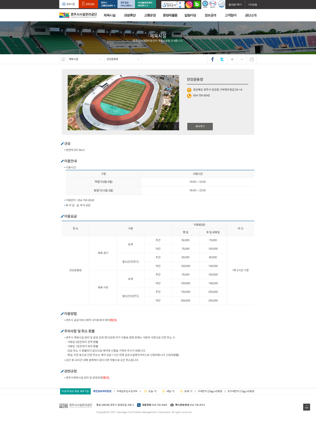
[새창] (173, 4)
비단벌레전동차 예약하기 (145, 4)
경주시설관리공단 (76, 406)
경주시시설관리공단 (78, 15)
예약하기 (200, 126)
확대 (232, 59)
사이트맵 (252, 4)
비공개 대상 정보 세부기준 (75, 391)
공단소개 (250, 15)
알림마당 (190, 15)
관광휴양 (129, 15)
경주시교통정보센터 (107, 4)
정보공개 (210, 15)
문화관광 (90, 4)
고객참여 (230, 15)
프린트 (252, 59)
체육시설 (109, 15)
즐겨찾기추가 (235, 4)
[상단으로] (306, 407)
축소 (242, 59)
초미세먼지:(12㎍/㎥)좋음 (241, 391)
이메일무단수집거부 (127, 391)
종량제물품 (170, 15)
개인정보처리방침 (102, 391)
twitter (222, 59)
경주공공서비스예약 (125, 4)
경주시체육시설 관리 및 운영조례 (87, 377)
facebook (212, 59)
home (62, 59)
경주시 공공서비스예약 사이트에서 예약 (91, 320)
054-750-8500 (159, 404)
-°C (152, 391)
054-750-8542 (201, 95)
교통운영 (150, 15)
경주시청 (70, 4)
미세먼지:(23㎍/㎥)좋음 (210, 391)
